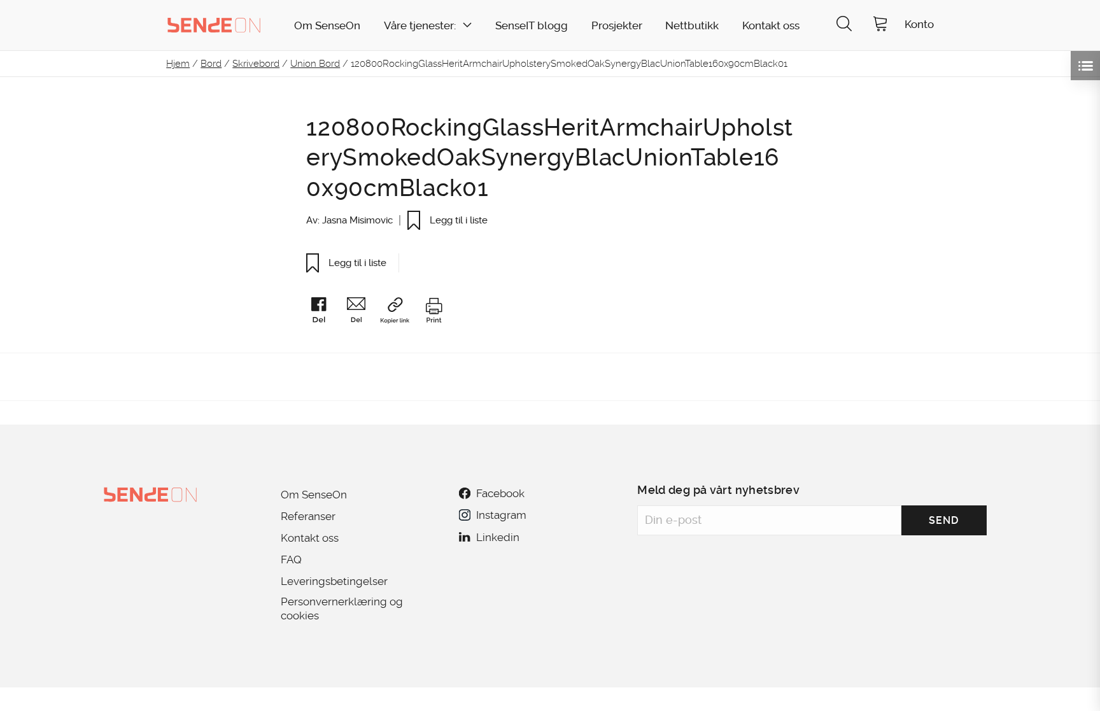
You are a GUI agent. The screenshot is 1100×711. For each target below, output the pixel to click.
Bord (211, 63)
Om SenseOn (327, 26)
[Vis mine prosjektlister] (1085, 65)
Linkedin (497, 537)
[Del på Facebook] (324, 312)
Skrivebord (255, 63)
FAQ (291, 559)
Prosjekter (616, 26)
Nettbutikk (692, 26)
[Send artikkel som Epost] (362, 312)
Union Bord (315, 63)
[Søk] (844, 25)
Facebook (500, 493)
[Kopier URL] (401, 313)
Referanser (308, 516)
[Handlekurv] (880, 25)
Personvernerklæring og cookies (342, 608)
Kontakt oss (771, 26)
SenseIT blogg (531, 26)
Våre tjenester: (420, 26)
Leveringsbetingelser (334, 581)
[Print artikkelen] (433, 312)
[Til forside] (214, 24)
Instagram (501, 515)
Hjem (178, 63)
